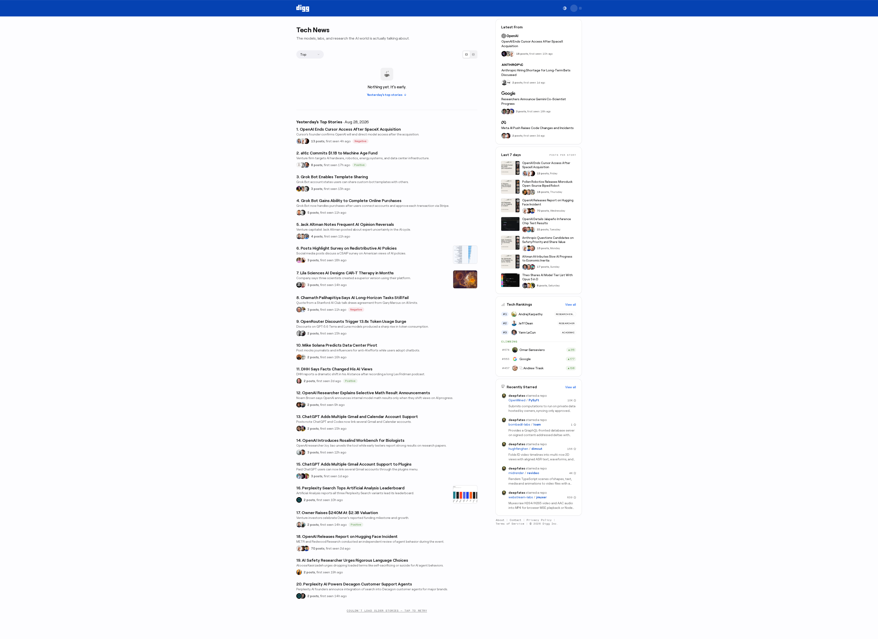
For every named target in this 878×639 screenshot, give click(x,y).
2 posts (313, 333)
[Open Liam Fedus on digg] (528, 229)
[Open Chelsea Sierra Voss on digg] (299, 452)
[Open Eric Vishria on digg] (302, 236)
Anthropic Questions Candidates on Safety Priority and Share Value (548, 240)
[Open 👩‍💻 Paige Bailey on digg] (511, 111)
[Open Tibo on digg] (299, 428)
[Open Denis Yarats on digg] (302, 596)
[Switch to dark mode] (564, 8)
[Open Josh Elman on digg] (306, 165)
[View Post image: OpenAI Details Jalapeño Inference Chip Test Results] (510, 224)
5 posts (313, 212)
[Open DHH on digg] (299, 381)
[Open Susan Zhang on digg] (525, 229)
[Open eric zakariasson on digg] (302, 188)
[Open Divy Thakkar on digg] (508, 111)
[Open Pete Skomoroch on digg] (306, 236)
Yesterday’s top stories (384, 95)
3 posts (316, 189)
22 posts (543, 229)
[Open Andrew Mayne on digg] (302, 452)
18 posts (522, 53)
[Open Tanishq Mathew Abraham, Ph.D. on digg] (299, 476)
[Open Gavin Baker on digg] (532, 229)
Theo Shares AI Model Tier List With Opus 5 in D (547, 277)
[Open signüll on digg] (504, 82)
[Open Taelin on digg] (532, 285)
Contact (516, 520)
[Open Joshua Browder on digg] (302, 524)
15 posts (543, 248)
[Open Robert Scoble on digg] (299, 285)
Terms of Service (510, 523)
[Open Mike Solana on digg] (299, 357)
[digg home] (302, 8)
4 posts (317, 236)
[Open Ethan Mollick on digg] (532, 267)
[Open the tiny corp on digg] (508, 82)
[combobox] (310, 54)
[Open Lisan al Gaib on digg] (302, 333)
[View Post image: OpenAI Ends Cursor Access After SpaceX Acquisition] (510, 168)
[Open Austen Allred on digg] (528, 285)
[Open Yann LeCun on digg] (525, 267)
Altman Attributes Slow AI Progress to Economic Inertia (547, 258)
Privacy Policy (539, 520)
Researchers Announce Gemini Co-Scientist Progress (533, 101)
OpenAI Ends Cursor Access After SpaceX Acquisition (532, 44)
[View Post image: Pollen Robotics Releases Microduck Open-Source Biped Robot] (510, 187)
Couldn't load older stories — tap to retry (387, 610)
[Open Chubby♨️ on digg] (302, 476)
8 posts (316, 165)
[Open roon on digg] (306, 548)
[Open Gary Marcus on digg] (299, 309)
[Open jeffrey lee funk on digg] (504, 135)
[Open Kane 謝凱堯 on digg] (302, 357)
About (500, 520)
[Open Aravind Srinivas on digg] (299, 500)
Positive (359, 165)
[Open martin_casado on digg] (299, 165)
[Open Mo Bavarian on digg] (302, 404)
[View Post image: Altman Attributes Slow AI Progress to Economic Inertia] (510, 261)
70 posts (317, 548)
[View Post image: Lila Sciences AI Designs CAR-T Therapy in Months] (465, 279)
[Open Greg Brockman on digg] (299, 333)
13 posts (317, 141)
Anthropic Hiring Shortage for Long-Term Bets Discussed (535, 72)
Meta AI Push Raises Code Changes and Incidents (537, 128)
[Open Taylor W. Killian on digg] (302, 285)
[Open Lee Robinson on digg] (306, 188)
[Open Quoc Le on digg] (504, 111)
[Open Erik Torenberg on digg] (302, 165)
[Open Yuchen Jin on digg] (508, 54)
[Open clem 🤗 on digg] (528, 192)
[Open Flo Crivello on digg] (299, 572)
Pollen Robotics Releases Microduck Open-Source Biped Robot (547, 184)
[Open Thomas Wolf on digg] (525, 192)
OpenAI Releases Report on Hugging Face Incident (547, 202)
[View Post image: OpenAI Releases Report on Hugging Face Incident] (510, 205)
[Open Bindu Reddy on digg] (508, 135)
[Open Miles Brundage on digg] (302, 141)
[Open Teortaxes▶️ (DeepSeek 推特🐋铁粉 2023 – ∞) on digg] (525, 285)
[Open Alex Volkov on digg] (299, 188)
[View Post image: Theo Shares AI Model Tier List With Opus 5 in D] (510, 280)
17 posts (543, 267)
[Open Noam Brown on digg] (299, 404)
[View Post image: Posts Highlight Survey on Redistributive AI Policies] (465, 254)
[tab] (466, 54)
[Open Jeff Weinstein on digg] (299, 212)
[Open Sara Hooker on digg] (299, 141)
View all (570, 304)
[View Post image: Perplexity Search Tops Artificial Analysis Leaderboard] (465, 494)
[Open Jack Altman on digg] (299, 236)
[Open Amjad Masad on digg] (306, 141)
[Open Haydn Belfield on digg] (302, 260)
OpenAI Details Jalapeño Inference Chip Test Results (546, 221)
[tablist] (469, 54)
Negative (361, 141)
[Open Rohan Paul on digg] (302, 309)
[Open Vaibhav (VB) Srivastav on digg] (306, 476)
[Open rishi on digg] (299, 260)
